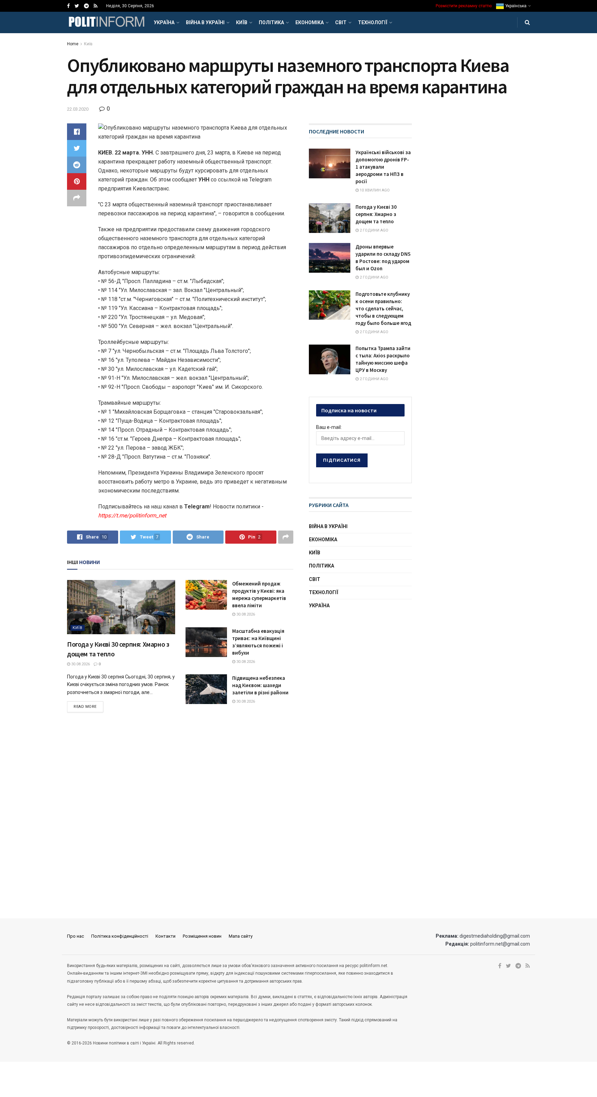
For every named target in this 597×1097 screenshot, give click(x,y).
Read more (85, 706)
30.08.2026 (80, 664)
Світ (341, 22)
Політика (271, 22)
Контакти (165, 936)
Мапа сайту (241, 936)
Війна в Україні (205, 22)
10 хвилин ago (374, 190)
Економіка (309, 22)
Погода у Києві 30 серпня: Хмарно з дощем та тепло (376, 214)
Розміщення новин (202, 936)
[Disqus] (180, 816)
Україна (164, 22)
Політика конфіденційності (119, 936)
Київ (241, 22)
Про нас (75, 936)
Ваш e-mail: (329, 427)
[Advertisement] (361, 669)
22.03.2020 (77, 109)
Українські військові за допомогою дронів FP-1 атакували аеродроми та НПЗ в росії (383, 167)
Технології (372, 22)
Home (72, 43)
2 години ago (373, 230)
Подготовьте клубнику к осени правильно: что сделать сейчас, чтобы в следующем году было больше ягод (383, 308)
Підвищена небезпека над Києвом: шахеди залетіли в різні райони (260, 685)
